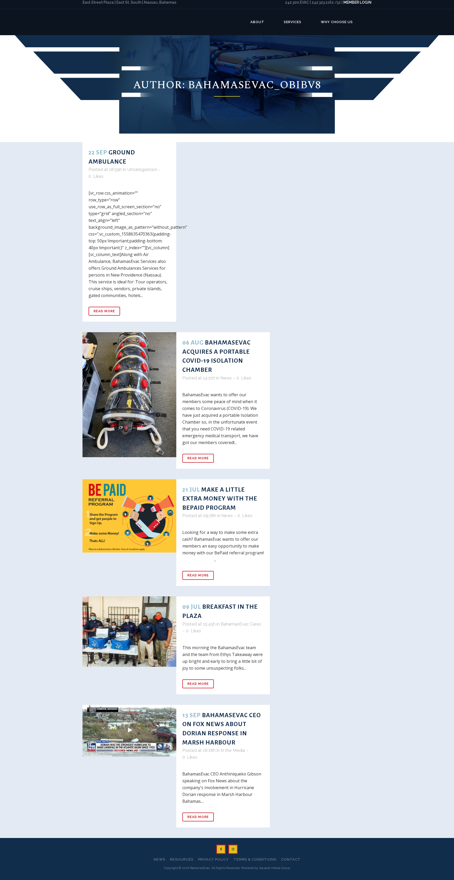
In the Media (233, 750)
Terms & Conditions (255, 859)
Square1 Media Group (274, 868)
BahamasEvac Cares (241, 624)
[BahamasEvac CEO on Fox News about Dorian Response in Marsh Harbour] (129, 731)
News (226, 378)
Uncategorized (142, 169)
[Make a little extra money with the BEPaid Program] (129, 516)
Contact (291, 859)
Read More (104, 311)
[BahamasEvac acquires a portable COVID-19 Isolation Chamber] (129, 394)
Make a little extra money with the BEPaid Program (219, 498)
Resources (181, 859)
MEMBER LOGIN (357, 2)
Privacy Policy (213, 859)
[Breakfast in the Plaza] (129, 631)
